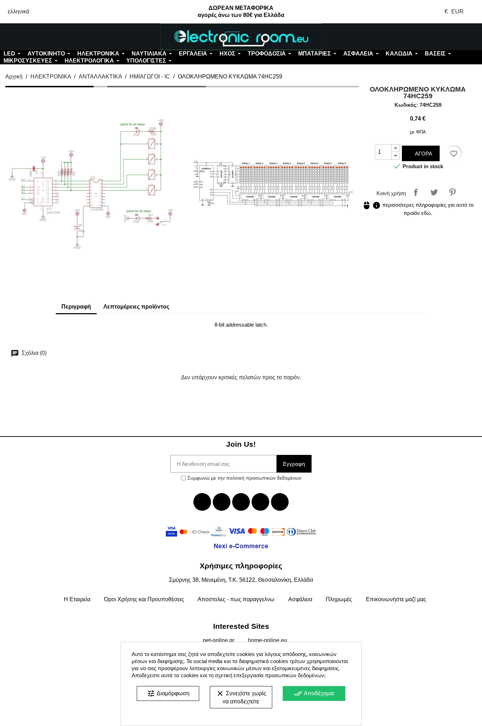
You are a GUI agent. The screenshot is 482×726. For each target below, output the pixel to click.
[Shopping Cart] (441, 37)
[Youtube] (241, 502)
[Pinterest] (280, 502)
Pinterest (452, 192)
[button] (40, 36)
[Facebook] (202, 502)
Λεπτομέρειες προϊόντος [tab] (136, 307)
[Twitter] (221, 502)
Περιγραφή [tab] (76, 307)
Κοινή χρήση (416, 192)
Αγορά (423, 154)
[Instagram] (260, 502)
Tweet (434, 192)
